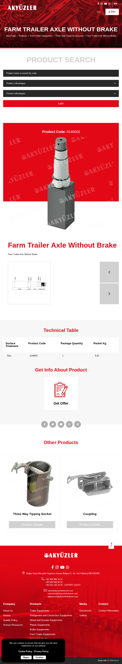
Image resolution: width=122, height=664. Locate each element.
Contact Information (108, 610)
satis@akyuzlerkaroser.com (60, 590)
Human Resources (13, 625)
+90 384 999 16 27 (54, 579)
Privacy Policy (41, 651)
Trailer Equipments (39, 610)
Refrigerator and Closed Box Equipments (51, 615)
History (7, 615)
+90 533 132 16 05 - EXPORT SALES (63, 585)
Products (23, 36)
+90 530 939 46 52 (54, 582)
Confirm (40, 657)
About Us (8, 610)
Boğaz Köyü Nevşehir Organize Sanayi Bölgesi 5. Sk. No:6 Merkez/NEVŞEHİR (63, 573)
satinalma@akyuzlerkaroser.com (63, 593)
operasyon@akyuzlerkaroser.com (63, 596)
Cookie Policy (25, 651)
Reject (26, 657)
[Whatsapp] (109, 4)
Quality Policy (10, 620)
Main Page (11, 36)
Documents (85, 610)
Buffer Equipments (39, 629)
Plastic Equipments (40, 625)
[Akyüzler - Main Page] (20, 8)
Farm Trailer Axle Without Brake (101, 36)
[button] (109, 272)
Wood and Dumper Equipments (46, 620)
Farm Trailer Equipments (41, 36)
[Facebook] (98, 4)
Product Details (32, 524)
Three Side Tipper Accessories (69, 36)
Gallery (83, 615)
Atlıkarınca (114, 660)
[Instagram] (102, 4)
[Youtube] (105, 4)
